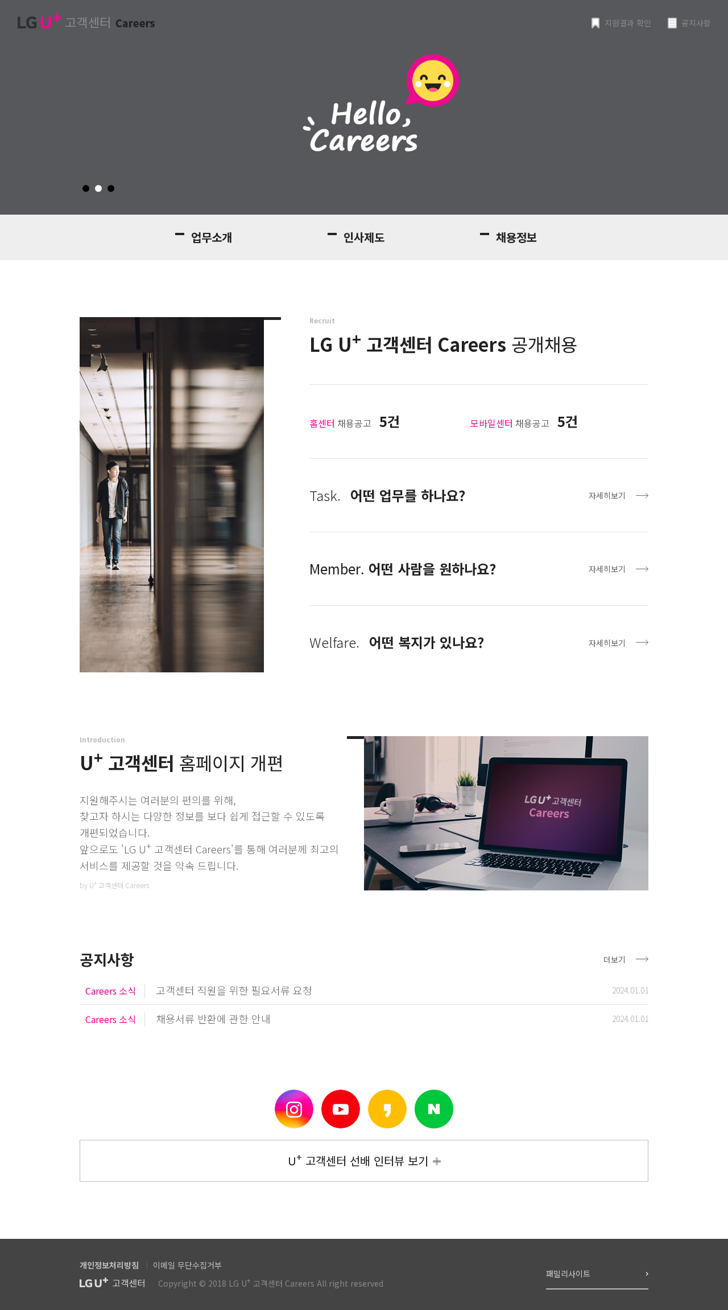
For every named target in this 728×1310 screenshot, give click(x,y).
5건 (389, 421)
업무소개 (211, 237)
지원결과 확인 (628, 23)
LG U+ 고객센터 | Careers (86, 21)
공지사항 (696, 23)
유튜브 (340, 1109)
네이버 (434, 1109)
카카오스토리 (387, 1109)
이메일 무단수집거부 (187, 1265)
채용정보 (516, 237)
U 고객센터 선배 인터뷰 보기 (358, 1159)
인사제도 (364, 237)
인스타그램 (294, 1109)
